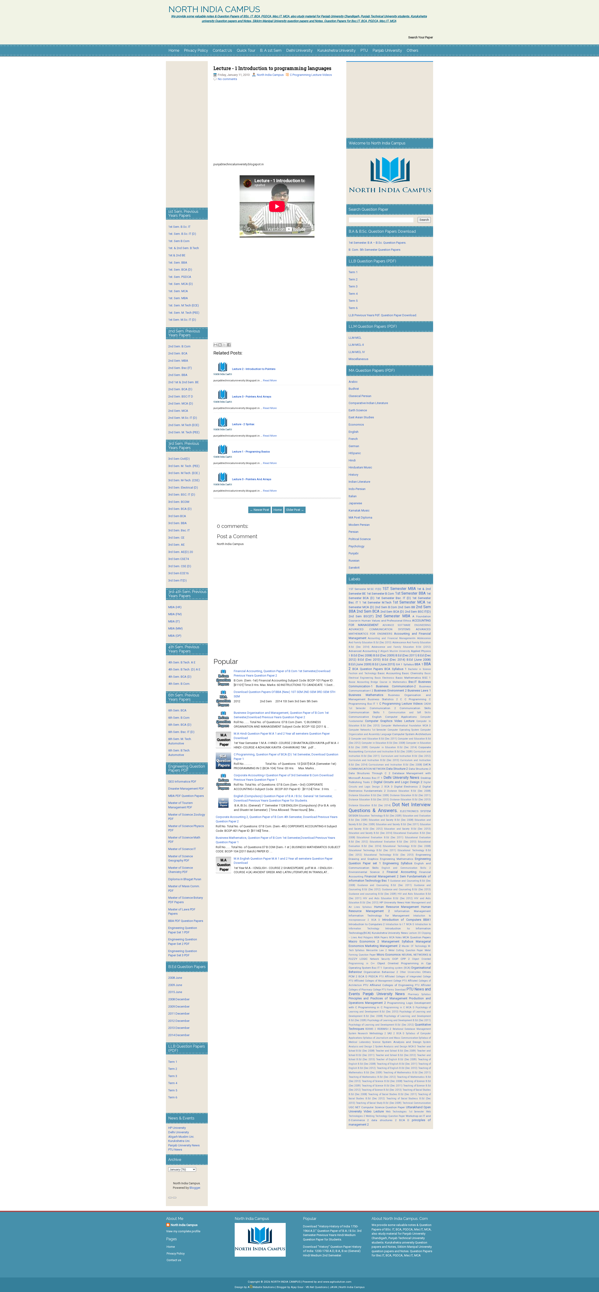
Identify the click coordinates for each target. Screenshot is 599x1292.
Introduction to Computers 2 (367, 924)
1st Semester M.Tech (376, 602)
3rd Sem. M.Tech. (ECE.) (184, 473)
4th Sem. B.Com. (179, 683)
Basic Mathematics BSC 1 (413, 677)
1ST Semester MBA (399, 589)
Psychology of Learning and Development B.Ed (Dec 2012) (381, 1024)
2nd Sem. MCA (178, 410)
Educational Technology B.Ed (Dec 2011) (372, 850)
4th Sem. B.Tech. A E (181, 662)
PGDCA (373, 976)
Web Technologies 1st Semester (405, 1111)
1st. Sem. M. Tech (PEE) (183, 312)
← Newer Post (259, 510)
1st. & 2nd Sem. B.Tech (183, 248)
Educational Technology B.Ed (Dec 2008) (407, 846)
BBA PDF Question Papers (185, 921)
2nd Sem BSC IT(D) (418, 611)
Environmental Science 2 (366, 872)
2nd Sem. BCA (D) (180, 389)
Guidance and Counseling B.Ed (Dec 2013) (406, 889)
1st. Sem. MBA (178, 298)
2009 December (179, 1006)
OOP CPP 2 (400, 959)
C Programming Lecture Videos (311, 75)
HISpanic (355, 453)
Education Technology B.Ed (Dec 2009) (380, 815)
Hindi (352, 460)
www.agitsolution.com (337, 1281)
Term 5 (172, 1090)
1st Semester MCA (409, 602)
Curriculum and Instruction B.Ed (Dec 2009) (388, 751)
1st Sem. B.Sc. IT (179, 226)
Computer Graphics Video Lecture (389, 721)
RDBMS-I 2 (384, 1029)
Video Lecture (374, 1111)
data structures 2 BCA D (390, 1120)
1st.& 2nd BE (176, 255)
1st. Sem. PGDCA (179, 277)
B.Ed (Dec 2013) (369, 659)
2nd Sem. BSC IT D (180, 396)
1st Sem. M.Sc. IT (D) (182, 319)
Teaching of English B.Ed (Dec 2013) (397, 1068)
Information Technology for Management (379, 915)
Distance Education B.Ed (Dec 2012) (369, 799)
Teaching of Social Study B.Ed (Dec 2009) (379, 1102)
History (353, 474)
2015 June (175, 992)
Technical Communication (416, 1102)
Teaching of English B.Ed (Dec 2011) (397, 1063)
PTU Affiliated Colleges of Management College (375, 980)
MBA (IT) (174, 621)
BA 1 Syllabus (405, 664)
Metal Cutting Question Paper (405, 950)
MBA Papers (381, 937)
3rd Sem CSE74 (178, 559)
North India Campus (270, 75)
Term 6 (172, 1097)
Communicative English (365, 716)
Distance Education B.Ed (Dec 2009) (369, 795)
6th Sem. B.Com (179, 717)
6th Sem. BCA (177, 710)
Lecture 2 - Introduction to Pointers (253, 369)
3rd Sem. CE (176, 537)
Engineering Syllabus (397, 863)
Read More (270, 380)
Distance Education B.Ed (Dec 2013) (410, 799)
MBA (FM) (175, 614)
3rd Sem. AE (176, 544)
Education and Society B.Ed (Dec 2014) (370, 833)
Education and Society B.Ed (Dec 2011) (397, 824)
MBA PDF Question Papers (186, 796)
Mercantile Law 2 (376, 950)
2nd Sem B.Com (386, 607)
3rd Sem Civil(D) (179, 458)
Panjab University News (184, 1145)
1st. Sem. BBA (177, 262)
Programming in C (370, 1007)
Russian (354, 560)
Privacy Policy (196, 50)
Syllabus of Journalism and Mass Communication (390, 1037)
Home (173, 50)
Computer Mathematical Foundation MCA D (406, 725)
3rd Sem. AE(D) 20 (180, 552)
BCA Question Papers (367, 669)
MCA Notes (395, 937)
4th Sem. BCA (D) (179, 676)
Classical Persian (360, 396)
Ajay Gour (297, 1287)
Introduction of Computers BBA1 (406, 919)
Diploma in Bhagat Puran (184, 879)
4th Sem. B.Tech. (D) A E (184, 669)
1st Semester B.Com (380, 593)
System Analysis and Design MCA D (395, 1046)
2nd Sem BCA (368, 611)
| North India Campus (351, 1287)
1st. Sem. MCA (178, 291)
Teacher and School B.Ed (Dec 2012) (396, 1055)
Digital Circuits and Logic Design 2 (398, 782)
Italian (353, 496)
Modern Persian (359, 524)
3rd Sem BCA (177, 516)
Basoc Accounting (359, 682)
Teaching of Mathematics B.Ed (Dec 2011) (407, 1072)
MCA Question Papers (417, 937)
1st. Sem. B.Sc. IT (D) (182, 234)
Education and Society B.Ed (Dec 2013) (407, 828)
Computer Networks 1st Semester (368, 729)
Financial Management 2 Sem (385, 876)
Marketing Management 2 (383, 946)
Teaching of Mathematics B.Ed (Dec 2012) (372, 1077)
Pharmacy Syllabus (419, 994)
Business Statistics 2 (383, 699)
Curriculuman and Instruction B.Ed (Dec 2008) (395, 764)
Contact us (174, 1260)
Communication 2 (383, 708)
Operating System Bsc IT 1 (365, 967)
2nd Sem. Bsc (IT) (180, 368)
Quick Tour (246, 50)
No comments (227, 79)
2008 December (179, 999)
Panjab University (387, 50)
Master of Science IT (182, 849)
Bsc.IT (413, 682)
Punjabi (353, 553)
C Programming (416, 699)
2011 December (179, 1013)
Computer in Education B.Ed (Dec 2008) (383, 742)
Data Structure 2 (397, 768)
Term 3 (172, 1076)
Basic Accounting (389, 673)
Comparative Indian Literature (368, 403)
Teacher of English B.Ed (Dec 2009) (396, 1059)
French (353, 439)
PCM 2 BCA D (358, 976)
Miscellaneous (358, 359)
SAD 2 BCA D (396, 1033)
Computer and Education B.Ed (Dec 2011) (374, 738)
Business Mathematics (366, 695)
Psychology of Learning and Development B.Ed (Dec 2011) (399, 1020)
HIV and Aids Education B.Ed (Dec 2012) (388, 898)
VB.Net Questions (317, 1287)
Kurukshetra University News (390, 933)
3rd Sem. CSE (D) (179, 566)
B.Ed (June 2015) (383, 664)
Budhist (354, 388)
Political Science (360, 539)
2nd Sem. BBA (177, 375)
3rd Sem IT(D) (177, 580)
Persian (353, 532)
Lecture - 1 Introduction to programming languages (272, 68)
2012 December (179, 1021)
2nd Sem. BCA (177, 353)
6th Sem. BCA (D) (179, 724)
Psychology (356, 546)
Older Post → (295, 510)
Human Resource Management (396, 907)
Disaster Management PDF (186, 788)
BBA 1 (419, 664)
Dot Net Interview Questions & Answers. (390, 807)
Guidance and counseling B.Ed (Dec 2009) (373, 893)
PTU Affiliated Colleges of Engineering (388, 985)
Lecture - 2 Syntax (243, 424)
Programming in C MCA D (399, 1007)
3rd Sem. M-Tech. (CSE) (184, 480)
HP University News (392, 902)
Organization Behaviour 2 (381, 972)
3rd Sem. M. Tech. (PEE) (184, 466)
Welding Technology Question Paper (385, 1116)
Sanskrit (354, 567)
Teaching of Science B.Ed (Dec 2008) (382, 1081)
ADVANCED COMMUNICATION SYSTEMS (379, 629)
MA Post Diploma (360, 517)
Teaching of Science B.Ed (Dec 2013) (382, 1089)
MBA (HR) (175, 607)
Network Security (380, 959)
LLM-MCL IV (357, 352)
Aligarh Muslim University (395, 651)
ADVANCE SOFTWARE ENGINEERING (407, 625)
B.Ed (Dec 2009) (384, 655)
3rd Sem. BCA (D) (180, 509)
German (354, 446)
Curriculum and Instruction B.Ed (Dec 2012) (406, 756)
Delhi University (299, 50)
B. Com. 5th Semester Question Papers (374, 249)
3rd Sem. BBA (177, 523)
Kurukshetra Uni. (179, 1141)
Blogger (195, 1187)
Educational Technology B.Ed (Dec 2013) (389, 854)
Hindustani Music (360, 467)
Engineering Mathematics (396, 859)
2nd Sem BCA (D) (392, 611)
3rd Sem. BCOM (178, 502)
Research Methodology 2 (372, 1033)
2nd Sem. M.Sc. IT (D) (182, 418)
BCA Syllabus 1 (395, 669)
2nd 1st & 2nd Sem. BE (183, 382)
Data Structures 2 (420, 768)
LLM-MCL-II (356, 344)
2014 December (179, 1035)
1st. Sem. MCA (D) (180, 284)
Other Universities (410, 972)
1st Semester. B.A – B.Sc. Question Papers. (377, 242)
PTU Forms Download (393, 989)
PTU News (175, 1149)
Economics (356, 424)
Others (412, 50)
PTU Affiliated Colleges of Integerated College (405, 976)
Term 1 (172, 1062)
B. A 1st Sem (270, 50)
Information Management (412, 911)
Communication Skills (415, 708)
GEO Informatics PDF (182, 781)
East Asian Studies (361, 417)
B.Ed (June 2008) (419, 659)
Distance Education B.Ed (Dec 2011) (410, 795)
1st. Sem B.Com (179, 241)
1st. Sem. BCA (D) (180, 269)
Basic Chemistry (412, 673)
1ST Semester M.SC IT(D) (365, 589)
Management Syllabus (397, 941)
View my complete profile (183, 1231)
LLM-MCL (355, 337)
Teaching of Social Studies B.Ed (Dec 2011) (392, 1094)
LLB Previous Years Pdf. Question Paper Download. (383, 315)
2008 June (175, 977)
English (353, 432)
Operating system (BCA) (396, 967)
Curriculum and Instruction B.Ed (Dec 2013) (374, 760)
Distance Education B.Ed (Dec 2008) (409, 790)
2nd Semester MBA (393, 616)
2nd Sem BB (406, 607)
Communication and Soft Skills (409, 712)
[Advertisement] (277, 129)
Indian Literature (359, 481)
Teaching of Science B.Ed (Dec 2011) (382, 1085)
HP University (177, 1128)
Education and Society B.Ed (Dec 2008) (391, 819)
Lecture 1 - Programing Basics (251, 451)
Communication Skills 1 (367, 712)
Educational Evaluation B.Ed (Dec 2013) (393, 841)
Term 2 (172, 1069)
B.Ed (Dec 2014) (393, 659)
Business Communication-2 (396, 686)
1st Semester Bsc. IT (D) (393, 598)
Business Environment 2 (390, 690)
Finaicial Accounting (401, 872)
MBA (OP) (174, 635)
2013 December (179, 1028)
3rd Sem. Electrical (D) (183, 487)
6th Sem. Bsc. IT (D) (181, 732)
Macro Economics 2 (364, 941)
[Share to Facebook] (228, 344)
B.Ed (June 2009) (360, 664)
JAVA (333, 1287)
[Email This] (215, 344)
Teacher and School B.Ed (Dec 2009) (396, 1050)
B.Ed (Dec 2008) (362, 655)
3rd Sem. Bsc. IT (179, 530)
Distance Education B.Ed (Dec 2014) (370, 805)
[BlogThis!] (220, 344)
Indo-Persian (357, 489)
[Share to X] (224, 344)
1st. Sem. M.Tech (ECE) (183, 305)
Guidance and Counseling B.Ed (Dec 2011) (384, 885)
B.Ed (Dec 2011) (406, 655)
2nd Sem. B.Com (179, 346)
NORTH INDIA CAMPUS (214, 9)
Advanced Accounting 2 (364, 651)
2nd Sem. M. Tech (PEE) (184, 432)
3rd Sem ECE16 (178, 573)
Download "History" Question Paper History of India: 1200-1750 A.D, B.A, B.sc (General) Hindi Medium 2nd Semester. (332, 1251)
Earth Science (358, 410)
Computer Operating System (403, 729)
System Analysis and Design (401, 1042)
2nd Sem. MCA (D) (180, 403)
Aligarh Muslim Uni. (181, 1136)
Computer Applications (401, 716)
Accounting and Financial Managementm (392, 638)
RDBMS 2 (370, 1029)
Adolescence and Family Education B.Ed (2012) (401, 646)
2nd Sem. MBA (178, 360)
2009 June (175, 985)
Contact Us (222, 50)
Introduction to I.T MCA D (400, 924)
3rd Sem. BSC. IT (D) (181, 494)
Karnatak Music (359, 510)
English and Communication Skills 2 (406, 867)
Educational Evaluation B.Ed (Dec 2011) (380, 837)
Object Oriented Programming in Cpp (404, 963)
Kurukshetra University (336, 50)
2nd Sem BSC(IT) (361, 616)
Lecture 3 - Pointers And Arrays (251, 396)
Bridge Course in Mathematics (389, 682)
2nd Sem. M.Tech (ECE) (183, 425)
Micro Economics (389, 954)
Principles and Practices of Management (378, 998)
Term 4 (172, 1083)
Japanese (355, 503)
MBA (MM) (175, 628)
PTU (364, 50)
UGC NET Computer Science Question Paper (377, 1107)
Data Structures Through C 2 (369, 773)
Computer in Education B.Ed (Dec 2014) (393, 747)
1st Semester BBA (410, 593)
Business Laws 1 (419, 690)
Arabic (353, 381)
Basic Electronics (384, 677)
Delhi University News (401, 778)
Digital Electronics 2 (407, 786)
